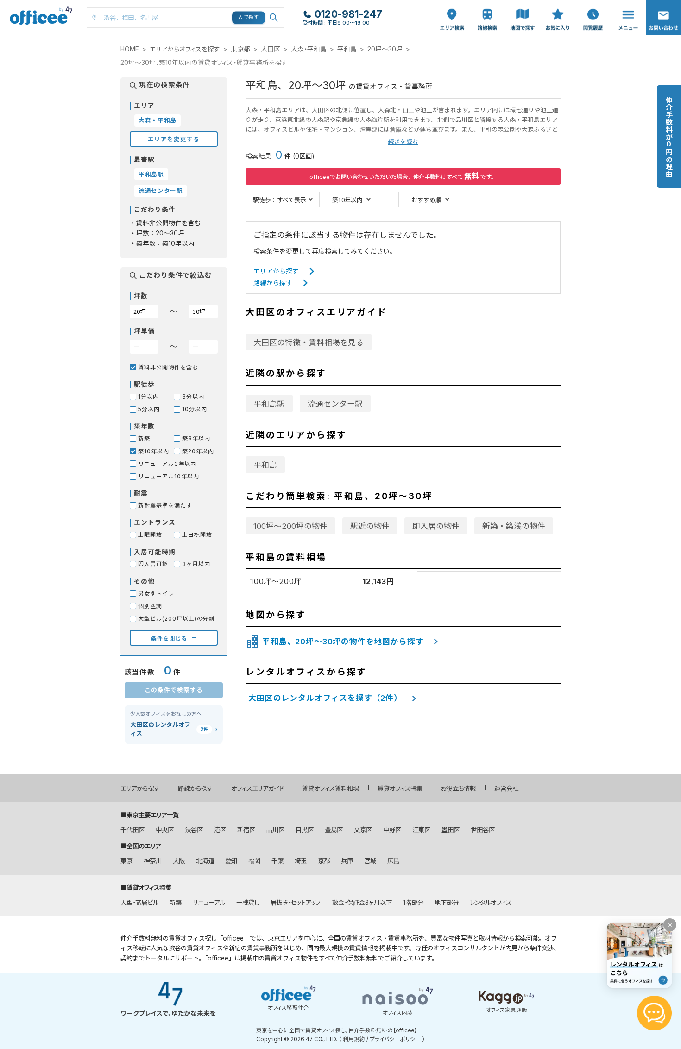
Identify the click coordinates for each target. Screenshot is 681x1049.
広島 (393, 861)
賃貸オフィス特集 (400, 788)
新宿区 (246, 829)
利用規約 (354, 1039)
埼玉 (301, 861)
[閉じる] (669, 924)
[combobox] (185, 17)
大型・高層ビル (139, 902)
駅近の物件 (370, 526)
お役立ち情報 (458, 788)
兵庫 (347, 861)
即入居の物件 (436, 526)
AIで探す (249, 17)
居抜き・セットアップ (296, 902)
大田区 (270, 49)
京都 (324, 861)
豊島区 (334, 829)
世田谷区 (483, 829)
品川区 (275, 829)
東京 (126, 861)
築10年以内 (347, 199)
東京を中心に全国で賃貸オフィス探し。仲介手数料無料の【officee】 (336, 1030)
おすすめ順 (426, 199)
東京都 (240, 49)
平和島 (347, 49)
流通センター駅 (335, 403)
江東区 (421, 829)
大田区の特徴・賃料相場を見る (308, 342)
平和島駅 (269, 403)
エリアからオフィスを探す (185, 49)
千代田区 (132, 829)
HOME (129, 49)
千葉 (277, 861)
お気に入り (557, 9)
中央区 (165, 829)
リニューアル (209, 902)
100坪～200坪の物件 (290, 526)
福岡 (254, 861)
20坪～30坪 (385, 49)
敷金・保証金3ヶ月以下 (362, 902)
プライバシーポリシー (395, 1039)
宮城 (370, 861)
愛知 (231, 861)
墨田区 (450, 829)
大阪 (179, 861)
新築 (176, 902)
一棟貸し (247, 902)
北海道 (205, 861)
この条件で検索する (174, 689)
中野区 (392, 829)
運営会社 (506, 788)
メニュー (626, 5)
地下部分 (447, 902)
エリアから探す (276, 271)
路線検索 (486, 5)
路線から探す (272, 282)
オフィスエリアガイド (257, 788)
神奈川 (153, 861)
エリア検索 (452, 9)
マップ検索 (522, 9)
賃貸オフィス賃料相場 (330, 788)
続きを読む (403, 141)
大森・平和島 (309, 49)
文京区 (363, 829)
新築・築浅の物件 (513, 526)
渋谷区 (194, 829)
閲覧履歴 (592, 5)
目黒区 (305, 829)
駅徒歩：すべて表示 (279, 199)
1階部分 (413, 902)
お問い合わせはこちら (663, 14)
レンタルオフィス (490, 902)
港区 (220, 829)
